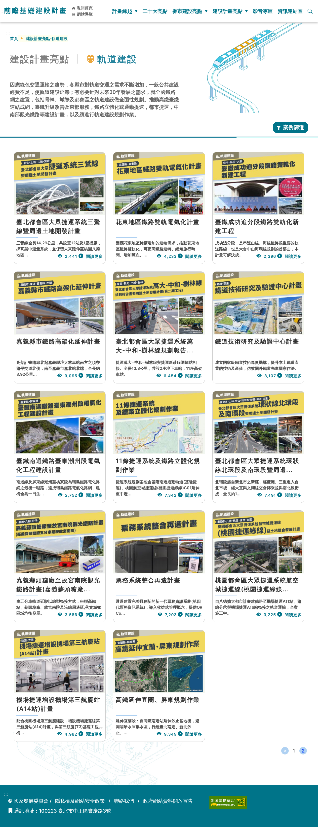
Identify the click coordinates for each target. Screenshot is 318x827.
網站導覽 (84, 14)
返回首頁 (84, 7)
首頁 (14, 38)
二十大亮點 (155, 11)
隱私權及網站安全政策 (80, 801)
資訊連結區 (290, 11)
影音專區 (263, 11)
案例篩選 (293, 127)
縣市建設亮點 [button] (187, 11)
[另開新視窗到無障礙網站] (228, 802)
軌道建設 (117, 59)
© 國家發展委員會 (28, 801)
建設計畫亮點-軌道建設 (47, 38)
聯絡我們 (124, 801)
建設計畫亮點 (227, 11)
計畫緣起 (122, 11)
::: (8, 33)
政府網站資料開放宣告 (168, 801)
